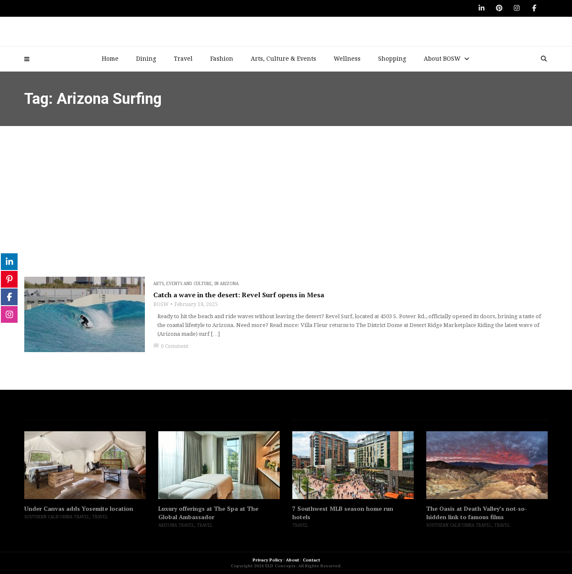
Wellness (347, 58)
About (292, 560)
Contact (311, 560)
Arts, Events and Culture (182, 283)
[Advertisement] (286, 188)
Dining (146, 58)
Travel (183, 58)
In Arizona (226, 283)
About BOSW (442, 58)
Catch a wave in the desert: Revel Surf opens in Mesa (238, 295)
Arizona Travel (176, 525)
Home (110, 58)
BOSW (161, 304)
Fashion (221, 58)
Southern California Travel (57, 517)
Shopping (392, 58)
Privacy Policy (267, 560)
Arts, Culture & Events (283, 58)
